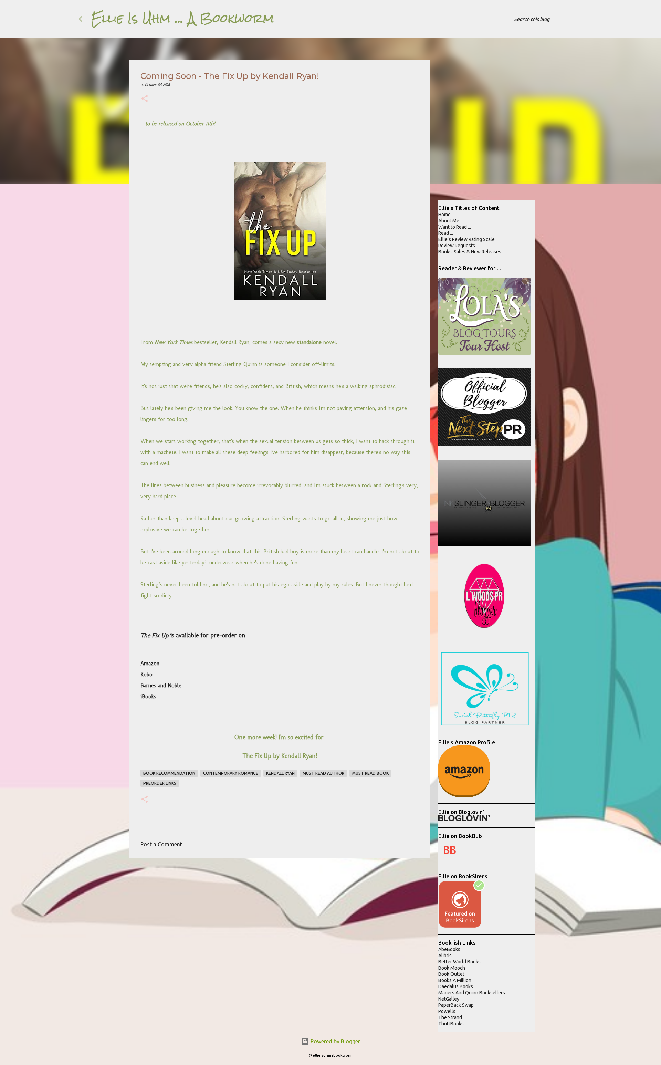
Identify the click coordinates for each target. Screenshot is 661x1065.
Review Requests (456, 245)
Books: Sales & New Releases (469, 251)
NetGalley (448, 999)
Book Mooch (451, 968)
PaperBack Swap (456, 1005)
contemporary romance (230, 773)
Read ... (445, 233)
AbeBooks (449, 949)
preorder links (159, 783)
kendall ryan (280, 773)
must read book (370, 773)
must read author (323, 773)
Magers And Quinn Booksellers (471, 992)
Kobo (146, 674)
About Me (448, 220)
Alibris (445, 955)
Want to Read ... (454, 227)
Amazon (149, 663)
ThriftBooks (451, 1023)
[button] (144, 99)
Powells (446, 1011)
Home (444, 214)
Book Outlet (451, 974)
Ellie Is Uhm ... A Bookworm (182, 19)
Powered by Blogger (334, 1041)
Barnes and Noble (160, 685)
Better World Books (459, 961)
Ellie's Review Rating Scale (466, 239)
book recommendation (169, 773)
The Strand (450, 1017)
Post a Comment (161, 844)
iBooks (148, 696)
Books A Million (454, 980)
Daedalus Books (455, 986)
